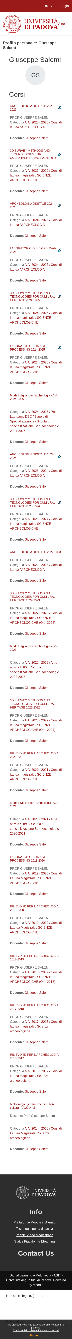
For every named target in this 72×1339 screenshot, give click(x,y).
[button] (49, 6)
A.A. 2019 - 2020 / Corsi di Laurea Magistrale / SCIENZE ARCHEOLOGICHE (36, 878)
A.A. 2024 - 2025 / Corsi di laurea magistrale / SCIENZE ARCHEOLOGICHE (36, 317)
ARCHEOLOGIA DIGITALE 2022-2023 (35, 552)
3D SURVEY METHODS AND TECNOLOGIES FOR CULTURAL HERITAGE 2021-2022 (32, 704)
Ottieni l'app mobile (19, 1310)
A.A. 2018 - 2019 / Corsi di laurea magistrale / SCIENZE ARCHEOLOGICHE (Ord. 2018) (36, 977)
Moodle (38, 1285)
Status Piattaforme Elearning (34, 1241)
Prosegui (36, 1335)
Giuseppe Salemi (37, 138)
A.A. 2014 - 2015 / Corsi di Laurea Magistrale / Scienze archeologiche (36, 1133)
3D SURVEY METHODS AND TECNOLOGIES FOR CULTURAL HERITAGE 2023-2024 (32, 502)
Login (65, 6)
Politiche (12, 1305)
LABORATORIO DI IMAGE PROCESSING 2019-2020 (28, 858)
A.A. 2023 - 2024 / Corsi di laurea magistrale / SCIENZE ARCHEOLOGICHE (36, 523)
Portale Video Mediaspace (34, 1235)
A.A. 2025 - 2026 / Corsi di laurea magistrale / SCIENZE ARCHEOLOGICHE (36, 175)
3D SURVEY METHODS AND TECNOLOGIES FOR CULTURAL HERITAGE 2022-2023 (32, 596)
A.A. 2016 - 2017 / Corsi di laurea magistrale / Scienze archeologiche (36, 1075)
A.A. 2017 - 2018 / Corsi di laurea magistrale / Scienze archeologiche (36, 1026)
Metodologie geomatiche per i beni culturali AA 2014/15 (32, 1105)
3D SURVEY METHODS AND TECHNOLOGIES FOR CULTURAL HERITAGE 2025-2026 (33, 154)
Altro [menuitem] (61, 23)
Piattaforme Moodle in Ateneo (34, 1222)
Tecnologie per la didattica (34, 1228)
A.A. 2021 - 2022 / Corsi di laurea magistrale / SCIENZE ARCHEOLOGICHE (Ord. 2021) (36, 725)
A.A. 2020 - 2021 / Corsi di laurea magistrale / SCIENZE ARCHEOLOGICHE (36, 774)
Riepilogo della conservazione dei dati (33, 1300)
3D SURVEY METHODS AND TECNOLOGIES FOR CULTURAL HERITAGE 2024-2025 (32, 296)
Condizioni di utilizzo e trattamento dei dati (36, 1330)
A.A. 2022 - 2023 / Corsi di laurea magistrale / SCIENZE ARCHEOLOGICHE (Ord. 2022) (36, 617)
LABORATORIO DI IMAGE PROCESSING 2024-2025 (28, 347)
